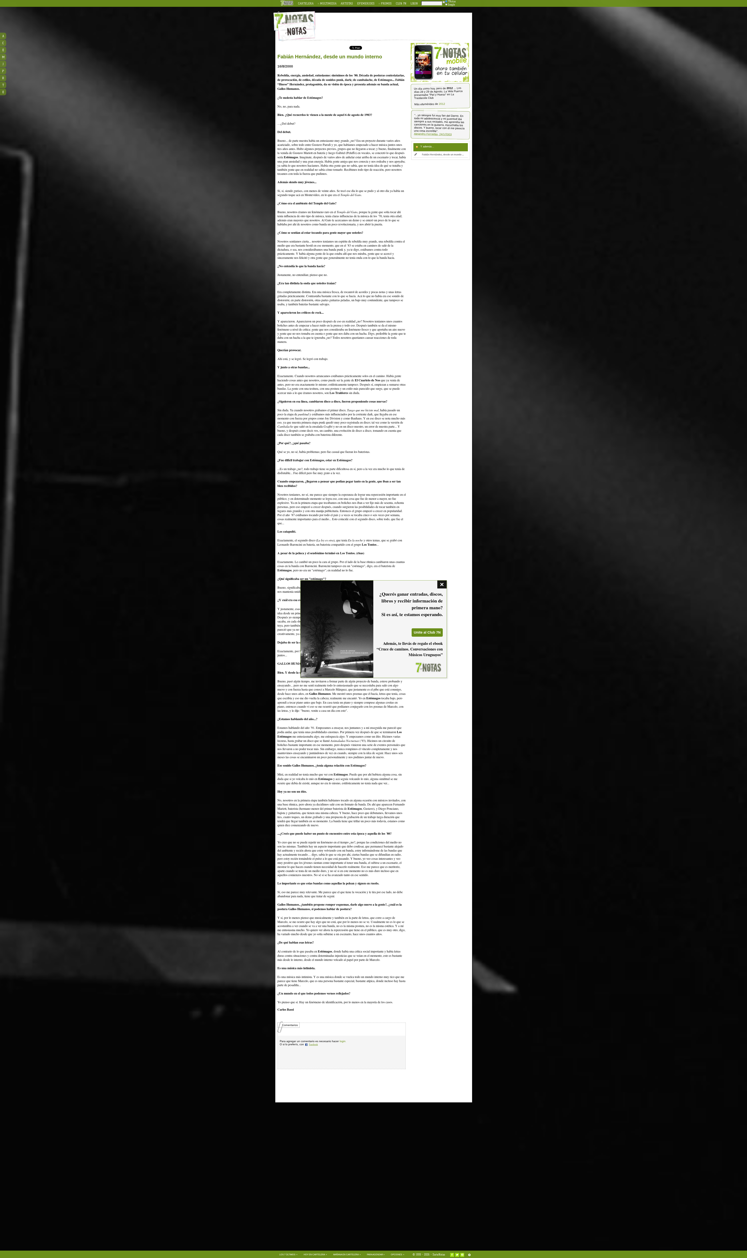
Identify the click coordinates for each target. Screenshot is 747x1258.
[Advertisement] (399, 23)
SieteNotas (439, 1254)
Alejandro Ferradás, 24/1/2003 (433, 134)
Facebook (313, 1044)
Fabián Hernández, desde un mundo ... (443, 154)
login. (343, 1041)
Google (451, 4)
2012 (442, 104)
